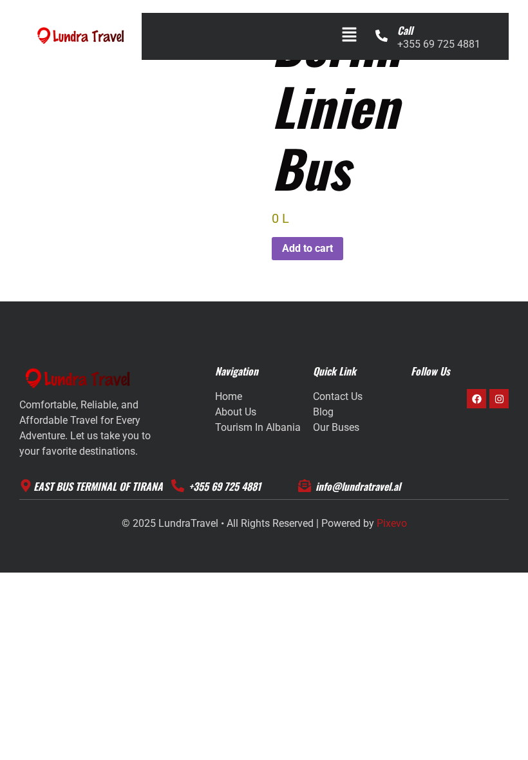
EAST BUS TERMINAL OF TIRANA (98, 486)
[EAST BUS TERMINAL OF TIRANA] (25, 485)
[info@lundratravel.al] (304, 485)
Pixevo (392, 523)
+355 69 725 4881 (225, 486)
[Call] (381, 36)
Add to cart (307, 248)
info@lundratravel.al (358, 486)
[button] (349, 35)
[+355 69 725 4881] (177, 485)
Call (405, 30)
